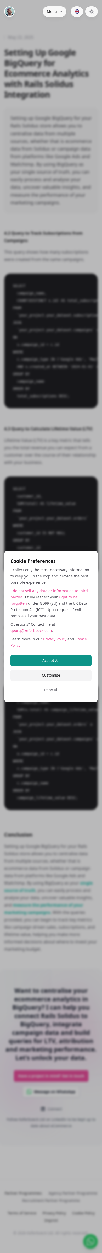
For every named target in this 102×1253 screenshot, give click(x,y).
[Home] (9, 11)
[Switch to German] (77, 11)
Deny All (51, 689)
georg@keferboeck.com (31, 630)
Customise (51, 675)
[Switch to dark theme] (91, 11)
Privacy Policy (54, 638)
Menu (52, 11)
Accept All (51, 660)
